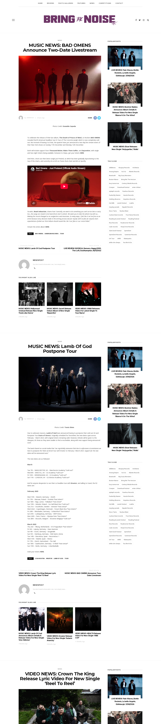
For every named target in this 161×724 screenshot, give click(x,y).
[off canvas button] (13, 20)
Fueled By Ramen (114, 195)
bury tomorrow (114, 183)
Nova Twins (113, 211)
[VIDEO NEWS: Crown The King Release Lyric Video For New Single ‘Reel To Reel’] (60, 716)
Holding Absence (114, 199)
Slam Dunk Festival (115, 231)
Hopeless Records (129, 199)
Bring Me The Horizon (128, 179)
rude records (113, 227)
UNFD (119, 238)
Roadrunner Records (127, 223)
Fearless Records (128, 191)
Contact (119, 3)
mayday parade (114, 207)
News (92, 3)
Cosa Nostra (40, 558)
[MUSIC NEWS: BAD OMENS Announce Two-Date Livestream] (60, 83)
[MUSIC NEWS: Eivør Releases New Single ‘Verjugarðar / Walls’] (125, 134)
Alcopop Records (124, 168)
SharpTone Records (127, 227)
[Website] (34, 593)
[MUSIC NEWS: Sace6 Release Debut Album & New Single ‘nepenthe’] (60, 294)
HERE (82, 153)
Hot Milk (111, 203)
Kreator (49, 558)
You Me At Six (127, 242)
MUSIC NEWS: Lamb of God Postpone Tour (37, 248)
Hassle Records (128, 195)
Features (81, 3)
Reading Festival (133, 219)
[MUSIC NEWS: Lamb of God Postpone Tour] (60, 384)
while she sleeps (114, 242)
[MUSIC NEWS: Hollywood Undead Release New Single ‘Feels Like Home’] (32, 294)
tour (62, 234)
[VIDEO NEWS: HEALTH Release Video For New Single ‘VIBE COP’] (88, 619)
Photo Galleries (65, 3)
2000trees (112, 168)
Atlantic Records (134, 171)
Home (40, 3)
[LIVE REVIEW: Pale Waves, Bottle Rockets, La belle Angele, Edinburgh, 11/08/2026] (125, 58)
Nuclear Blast (124, 211)
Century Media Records (129, 183)
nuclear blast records (116, 215)
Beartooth (112, 175)
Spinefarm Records (115, 235)
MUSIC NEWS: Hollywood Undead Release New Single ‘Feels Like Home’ (31, 311)
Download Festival (123, 187)
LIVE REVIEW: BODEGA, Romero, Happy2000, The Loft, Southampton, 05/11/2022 (82, 249)
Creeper (112, 187)
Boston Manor (113, 179)
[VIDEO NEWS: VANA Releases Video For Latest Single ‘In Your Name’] (88, 294)
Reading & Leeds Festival (117, 219)
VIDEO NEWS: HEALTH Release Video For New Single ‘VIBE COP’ (88, 635)
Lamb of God (58, 558)
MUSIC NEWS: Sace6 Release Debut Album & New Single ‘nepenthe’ (59, 311)
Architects (136, 168)
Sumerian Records (51, 234)
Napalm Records (127, 207)
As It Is (123, 171)
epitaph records (114, 191)
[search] (148, 20)
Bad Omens (39, 234)
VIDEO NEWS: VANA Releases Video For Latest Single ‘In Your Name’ (87, 311)
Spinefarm (127, 231)
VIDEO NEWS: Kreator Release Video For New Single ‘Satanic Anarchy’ (59, 638)
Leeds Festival (121, 203)
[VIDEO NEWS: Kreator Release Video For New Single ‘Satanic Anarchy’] (60, 620)
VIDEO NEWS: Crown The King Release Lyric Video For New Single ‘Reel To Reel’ (37, 574)
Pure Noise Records (132, 215)
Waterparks (127, 238)
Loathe (131, 203)
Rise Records (113, 223)
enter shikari (136, 187)
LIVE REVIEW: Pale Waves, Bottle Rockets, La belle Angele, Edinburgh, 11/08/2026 (125, 73)
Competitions (105, 3)
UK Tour (111, 238)
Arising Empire (114, 171)
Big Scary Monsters (125, 175)
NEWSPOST (30, 118)
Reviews (50, 3)
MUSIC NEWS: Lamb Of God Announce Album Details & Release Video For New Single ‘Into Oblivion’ (31, 636)
